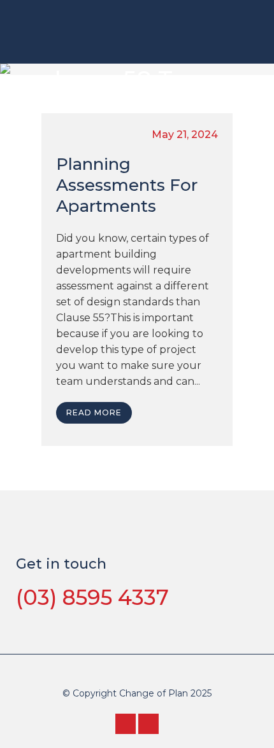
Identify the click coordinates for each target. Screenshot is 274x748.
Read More (94, 412)
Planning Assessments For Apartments (127, 185)
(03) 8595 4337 (92, 597)
